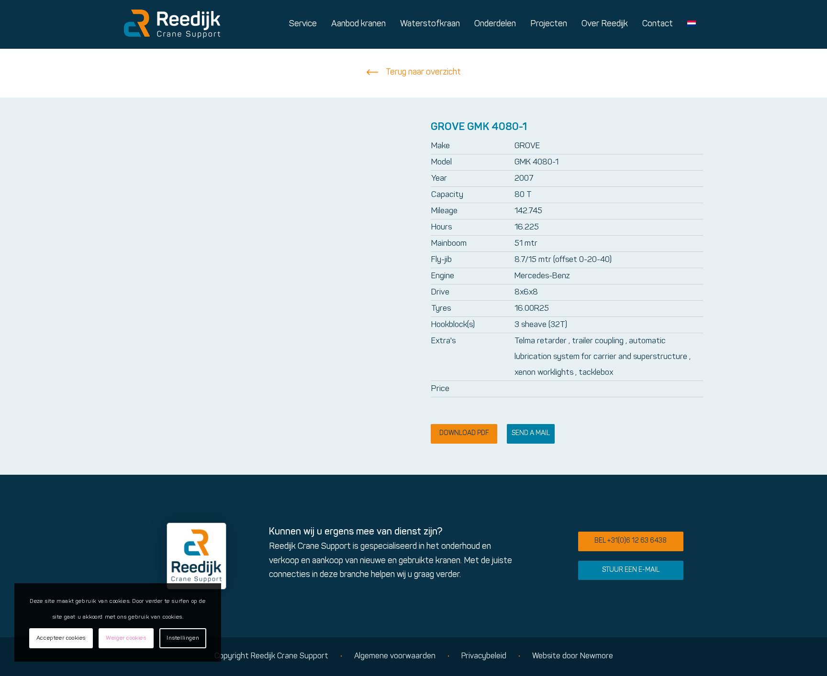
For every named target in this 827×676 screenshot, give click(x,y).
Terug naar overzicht (423, 72)
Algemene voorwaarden (395, 656)
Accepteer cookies (61, 638)
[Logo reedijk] (172, 24)
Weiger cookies (126, 638)
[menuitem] (303, 24)
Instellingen (183, 638)
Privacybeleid (483, 656)
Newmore (596, 656)
